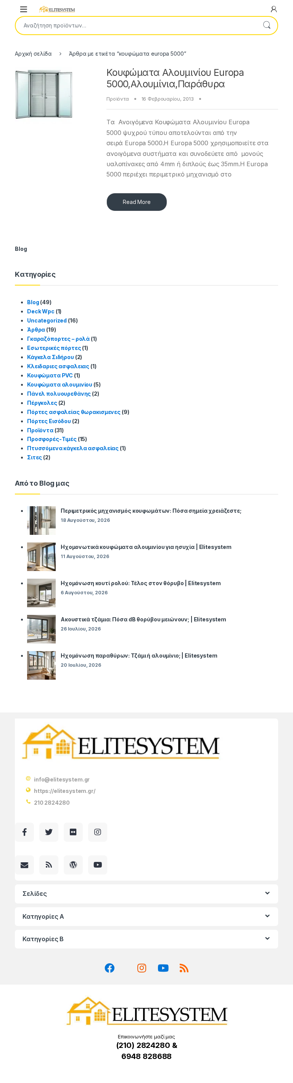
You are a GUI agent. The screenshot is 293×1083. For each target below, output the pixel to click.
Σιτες (34, 457)
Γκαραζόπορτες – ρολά (58, 338)
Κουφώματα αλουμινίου (59, 384)
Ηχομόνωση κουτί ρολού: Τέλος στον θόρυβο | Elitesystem (141, 583)
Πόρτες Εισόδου (49, 421)
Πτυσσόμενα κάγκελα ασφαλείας (73, 448)
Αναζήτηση (266, 25)
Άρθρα (36, 329)
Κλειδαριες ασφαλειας (58, 366)
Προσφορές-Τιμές (52, 439)
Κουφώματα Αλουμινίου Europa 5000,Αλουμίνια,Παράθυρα (175, 78)
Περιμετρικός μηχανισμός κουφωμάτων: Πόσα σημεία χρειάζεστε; (151, 510)
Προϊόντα (117, 99)
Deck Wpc (41, 311)
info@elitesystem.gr (62, 779)
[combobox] (136, 25)
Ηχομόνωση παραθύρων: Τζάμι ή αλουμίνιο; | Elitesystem (139, 655)
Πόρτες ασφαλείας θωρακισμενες (74, 412)
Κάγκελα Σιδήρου (50, 357)
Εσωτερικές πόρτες (54, 348)
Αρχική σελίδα (33, 53)
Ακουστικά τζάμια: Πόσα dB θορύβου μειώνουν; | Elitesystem (143, 619)
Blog (33, 302)
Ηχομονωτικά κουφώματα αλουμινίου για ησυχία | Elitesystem (146, 547)
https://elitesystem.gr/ (64, 791)
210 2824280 (51, 802)
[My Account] (274, 9)
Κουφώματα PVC (50, 375)
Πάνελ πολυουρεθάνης (59, 393)
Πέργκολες (42, 403)
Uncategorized (47, 320)
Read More (137, 202)
